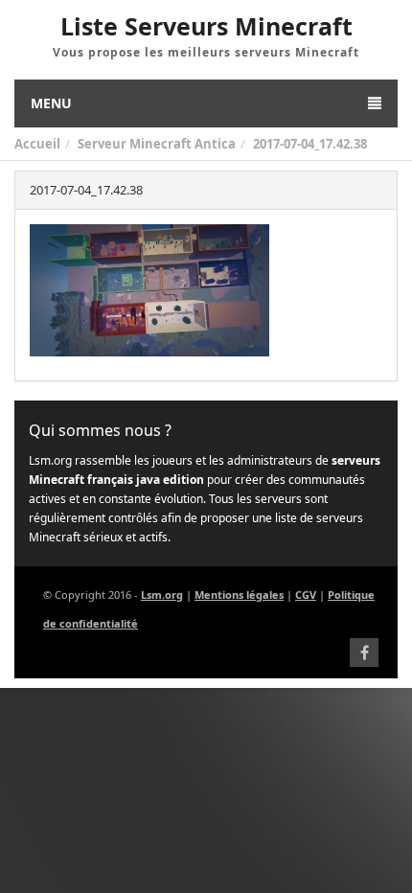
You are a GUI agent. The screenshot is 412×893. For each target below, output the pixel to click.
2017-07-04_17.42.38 (310, 143)
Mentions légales (239, 594)
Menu (51, 103)
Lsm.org (162, 594)
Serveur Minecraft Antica (157, 143)
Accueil (37, 143)
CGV (305, 594)
